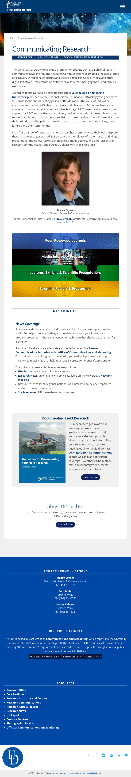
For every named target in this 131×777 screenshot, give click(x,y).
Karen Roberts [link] (65, 604)
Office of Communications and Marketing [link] (33, 727)
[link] (24, 6)
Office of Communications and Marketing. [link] (85, 352)
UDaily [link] (22, 371)
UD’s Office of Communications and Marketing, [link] (58, 639)
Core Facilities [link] (15, 694)
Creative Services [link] (17, 719)
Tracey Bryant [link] (62, 218)
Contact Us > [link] (93, 656)
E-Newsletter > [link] (72, 656)
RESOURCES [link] (25, 57)
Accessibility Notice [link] (92, 773)
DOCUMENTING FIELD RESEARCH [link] (83, 57)
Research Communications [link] (24, 702)
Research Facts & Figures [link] (22, 707)
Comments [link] (61, 773)
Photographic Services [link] (21, 723)
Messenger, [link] (30, 392)
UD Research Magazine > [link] (44, 656)
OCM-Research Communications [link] (90, 452)
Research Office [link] (16, 690)
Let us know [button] (65, 524)
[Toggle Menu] (122, 6)
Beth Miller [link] (65, 591)
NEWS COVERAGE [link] (48, 57)
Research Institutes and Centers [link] (27, 698)
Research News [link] (27, 375)
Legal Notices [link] (75, 773)
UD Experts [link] (13, 715)
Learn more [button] (91, 477)
